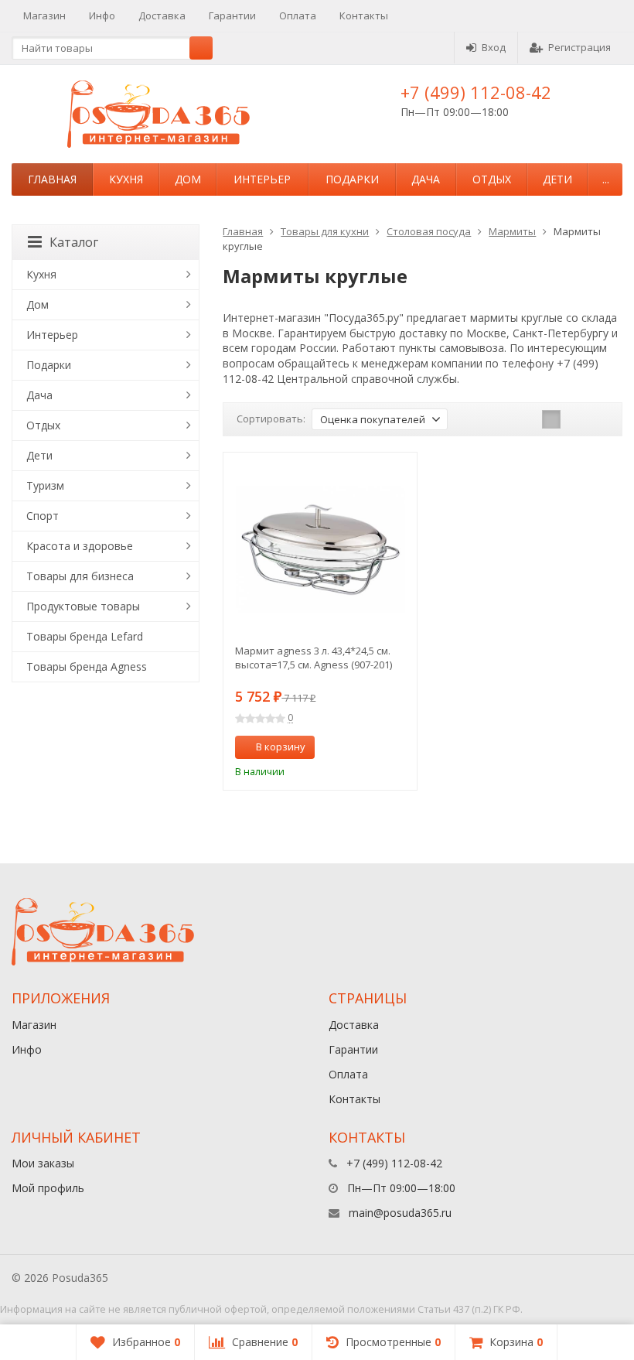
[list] (575, 419)
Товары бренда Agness (86, 666)
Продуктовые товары (83, 606)
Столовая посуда (429, 231)
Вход (494, 47)
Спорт (42, 515)
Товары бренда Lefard (84, 636)
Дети (557, 179)
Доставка (162, 15)
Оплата (297, 15)
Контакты (363, 15)
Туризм (45, 485)
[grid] (551, 419)
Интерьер (262, 179)
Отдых (491, 179)
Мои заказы (43, 1163)
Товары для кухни (325, 231)
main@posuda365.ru (400, 1212)
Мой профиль (48, 1188)
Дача (425, 179)
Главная (52, 179)
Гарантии (232, 15)
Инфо (102, 15)
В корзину (280, 746)
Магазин (44, 15)
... (605, 179)
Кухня (126, 179)
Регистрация (579, 47)
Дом (188, 179)
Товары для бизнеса (80, 576)
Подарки (352, 179)
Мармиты (512, 231)
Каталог (73, 242)
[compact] (599, 419)
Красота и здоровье (79, 545)
